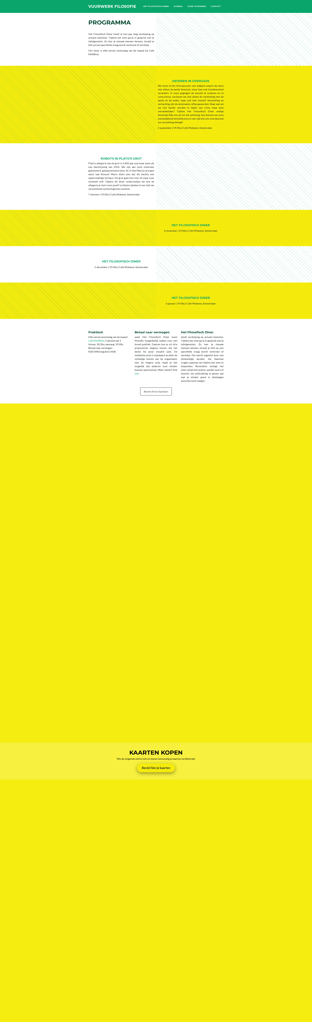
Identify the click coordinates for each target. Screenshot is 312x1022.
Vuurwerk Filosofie (112, 6)
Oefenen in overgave (190, 81)
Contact (216, 6)
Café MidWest (96, 340)
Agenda (178, 6)
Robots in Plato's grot (121, 158)
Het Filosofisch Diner (156, 6)
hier (137, 373)
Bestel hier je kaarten (156, 768)
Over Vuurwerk (196, 6)
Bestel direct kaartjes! (156, 391)
